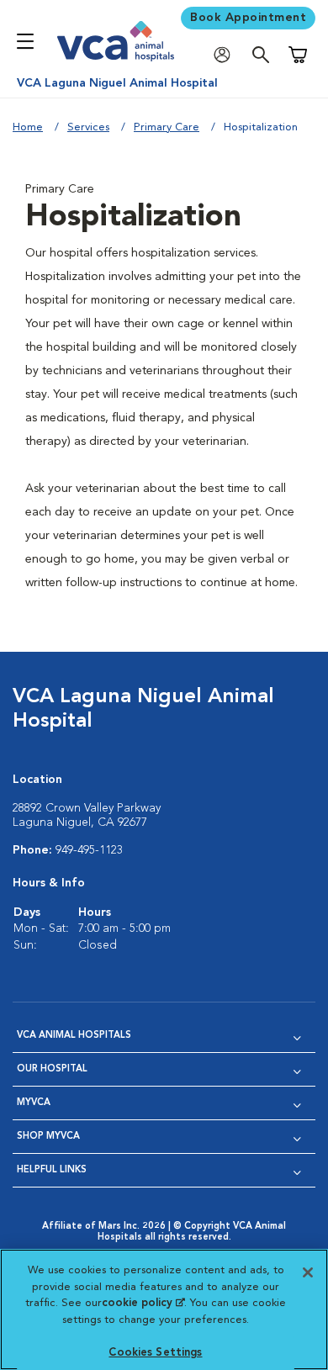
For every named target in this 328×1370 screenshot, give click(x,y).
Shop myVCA (48, 1136)
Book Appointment (248, 18)
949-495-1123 (89, 850)
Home (28, 127)
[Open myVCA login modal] (226, 55)
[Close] (307, 1272)
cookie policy (143, 1303)
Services (88, 127)
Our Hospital (52, 1069)
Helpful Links (52, 1170)
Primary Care (166, 127)
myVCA (33, 1103)
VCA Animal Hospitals (74, 1035)
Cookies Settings (155, 1352)
